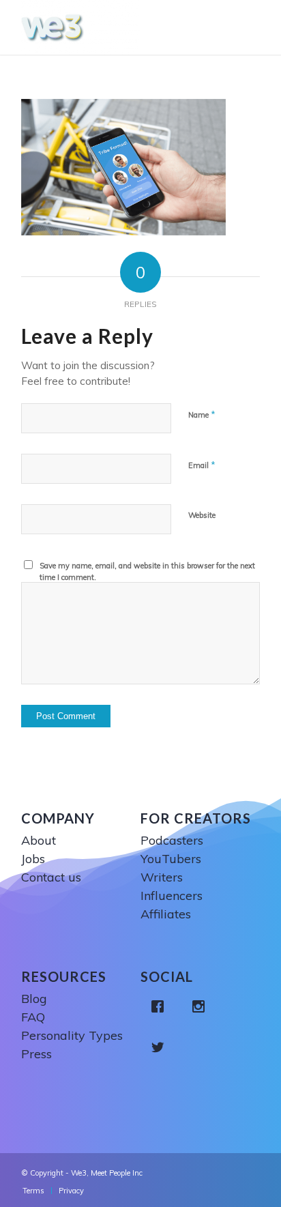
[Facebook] (160, 1006)
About (38, 840)
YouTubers (170, 859)
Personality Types (72, 1035)
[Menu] (253, 27)
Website (202, 515)
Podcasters (171, 840)
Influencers (171, 895)
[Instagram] (201, 1006)
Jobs (33, 859)
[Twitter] (160, 1047)
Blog (34, 998)
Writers (161, 877)
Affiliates (165, 914)
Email (202, 464)
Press (36, 1054)
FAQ (33, 1017)
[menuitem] (33, 1190)
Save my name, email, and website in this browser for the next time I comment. (147, 571)
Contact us (51, 877)
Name (202, 414)
